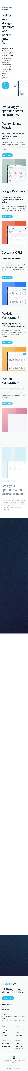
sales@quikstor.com (7, 1004)
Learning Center (19, 1046)
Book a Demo (5, 85)
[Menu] (25, 7)
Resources (4, 1035)
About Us (17, 1043)
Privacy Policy (9, 1065)
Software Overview (20, 1030)
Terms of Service (18, 1065)
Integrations (18, 1035)
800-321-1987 (5, 1009)
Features (17, 1032)
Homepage (4, 1030)
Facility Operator (6, 1043)
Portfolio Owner (6, 1046)
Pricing (3, 1032)
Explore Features (15, 85)
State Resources (19, 1048)
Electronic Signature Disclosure (14, 1068)
